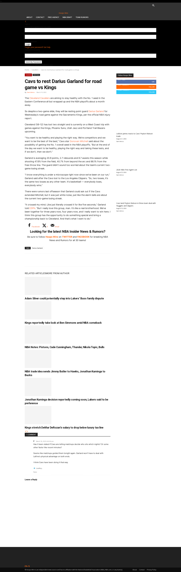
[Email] (61, 260)
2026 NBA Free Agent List (126, 170)
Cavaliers (35, 70)
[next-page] (27, 431)
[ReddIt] (53, 260)
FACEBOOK (83, 237)
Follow (152, 87)
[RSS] (27, 566)
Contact (40, 17)
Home (27, 70)
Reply (35, 472)
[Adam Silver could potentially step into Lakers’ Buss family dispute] (38, 286)
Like (153, 82)
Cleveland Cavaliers (39, 98)
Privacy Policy (151, 570)
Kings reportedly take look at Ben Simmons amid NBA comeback (63, 322)
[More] (69, 260)
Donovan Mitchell (79, 141)
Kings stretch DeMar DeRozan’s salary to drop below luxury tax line (64, 427)
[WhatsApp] (44, 260)
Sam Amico (31, 92)
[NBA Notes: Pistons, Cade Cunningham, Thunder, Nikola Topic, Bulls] (38, 334)
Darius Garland (96, 111)
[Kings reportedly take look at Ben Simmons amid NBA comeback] (38, 310)
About (29, 17)
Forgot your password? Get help (37, 47)
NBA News (36, 75)
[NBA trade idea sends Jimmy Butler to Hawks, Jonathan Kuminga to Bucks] (38, 359)
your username (31, 33)
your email (29, 59)
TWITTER (67, 237)
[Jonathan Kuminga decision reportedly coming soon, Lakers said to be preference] (38, 387)
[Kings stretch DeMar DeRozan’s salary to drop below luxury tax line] (38, 415)
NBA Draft (67, 17)
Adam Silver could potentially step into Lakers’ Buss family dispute (64, 298)
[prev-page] (25, 431)
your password (31, 41)
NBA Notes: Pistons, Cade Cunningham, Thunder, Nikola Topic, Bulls (64, 347)
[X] (36, 260)
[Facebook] (28, 260)
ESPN (32, 208)
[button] (153, 6)
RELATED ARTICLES (35, 273)
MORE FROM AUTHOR (57, 273)
